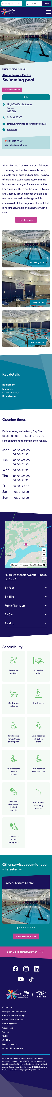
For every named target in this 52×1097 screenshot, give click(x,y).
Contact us (7, 1007)
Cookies (6, 1040)
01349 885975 (14, 117)
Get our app (7, 1027)
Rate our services (9, 1023)
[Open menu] (48, 12)
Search (46, 3)
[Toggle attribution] (44, 565)
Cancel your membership (13, 1015)
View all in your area (26, 936)
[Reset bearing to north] (44, 558)
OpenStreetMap (36, 565)
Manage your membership (14, 1011)
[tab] (17, 928)
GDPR (4, 1036)
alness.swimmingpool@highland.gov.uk (27, 123)
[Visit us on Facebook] (15, 969)
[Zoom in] (44, 550)
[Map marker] (26, 544)
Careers (5, 1031)
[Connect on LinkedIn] (37, 969)
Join (26, 97)
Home (5, 68)
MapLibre (15, 565)
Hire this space (26, 219)
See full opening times (16, 144)
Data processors (9, 1044)
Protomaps (24, 565)
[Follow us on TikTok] (31, 979)
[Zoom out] (44, 554)
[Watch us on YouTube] (21, 979)
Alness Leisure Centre (16, 75)
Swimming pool (18, 68)
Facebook (12, 129)
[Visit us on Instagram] (26, 969)
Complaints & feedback (12, 1019)
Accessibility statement (12, 1048)
